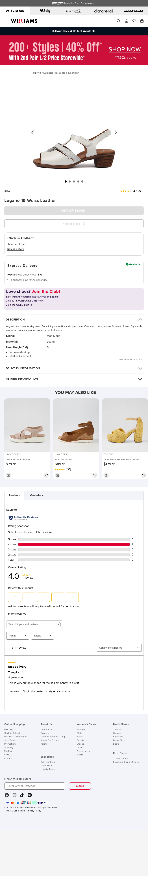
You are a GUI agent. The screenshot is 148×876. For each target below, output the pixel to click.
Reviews (14, 495)
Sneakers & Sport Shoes (126, 762)
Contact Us (46, 729)
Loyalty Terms (48, 769)
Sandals (81, 729)
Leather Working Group (53, 737)
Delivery (8, 729)
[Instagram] (15, 796)
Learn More (47, 766)
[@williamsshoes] (22, 796)
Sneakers (82, 740)
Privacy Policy (34, 811)
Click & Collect (12, 733)
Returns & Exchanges (15, 737)
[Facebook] (7, 796)
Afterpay (8, 748)
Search (80, 786)
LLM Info (8, 758)
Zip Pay (8, 751)
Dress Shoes (120, 740)
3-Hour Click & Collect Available (73, 31)
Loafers (81, 748)
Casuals (117, 733)
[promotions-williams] (74, 64)
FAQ (6, 755)
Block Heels (83, 751)
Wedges (81, 744)
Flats (79, 733)
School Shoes (120, 758)
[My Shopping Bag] (142, 21)
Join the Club (48, 762)
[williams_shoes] (30, 796)
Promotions (10, 744)
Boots (80, 755)
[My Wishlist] (134, 21)
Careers (45, 733)
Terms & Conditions (14, 811)
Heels (80, 737)
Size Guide (10, 740)
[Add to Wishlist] (46, 475)
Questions (37, 495)
